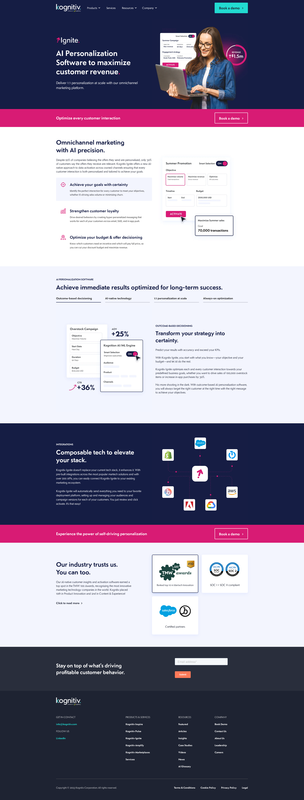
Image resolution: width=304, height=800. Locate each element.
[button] (93, 7)
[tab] (104, 189)
